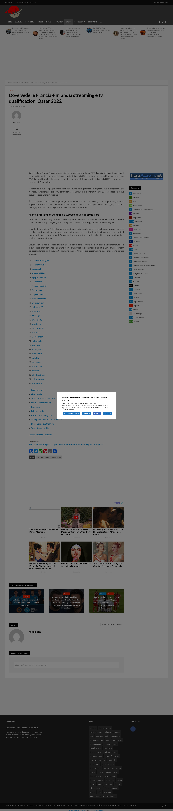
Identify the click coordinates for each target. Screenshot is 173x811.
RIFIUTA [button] (96, 413)
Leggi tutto (107, 413)
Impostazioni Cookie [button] (71, 413)
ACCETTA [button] (86, 413)
